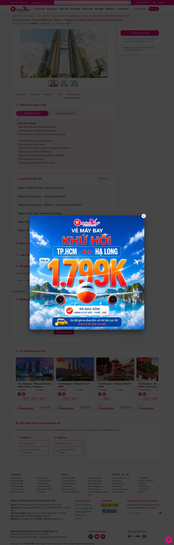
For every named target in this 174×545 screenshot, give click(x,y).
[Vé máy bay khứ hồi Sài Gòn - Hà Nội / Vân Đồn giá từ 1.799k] (87, 272)
